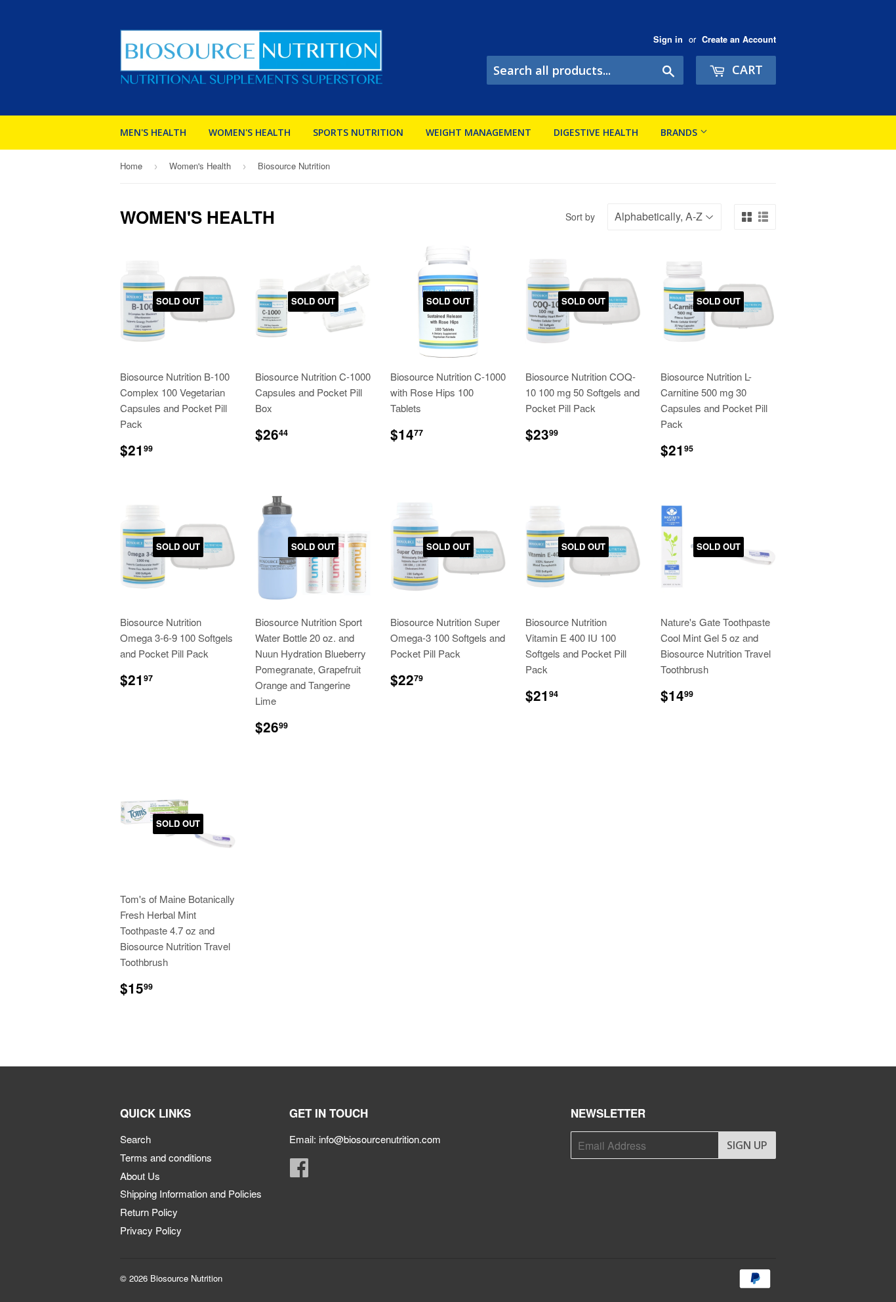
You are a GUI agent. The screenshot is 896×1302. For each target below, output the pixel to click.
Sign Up (747, 1145)
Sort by (580, 216)
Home (131, 165)
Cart (746, 69)
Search (135, 1139)
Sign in (668, 39)
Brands (680, 132)
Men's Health (153, 132)
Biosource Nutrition (186, 1278)
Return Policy (149, 1212)
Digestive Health (596, 132)
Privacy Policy (151, 1230)
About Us (140, 1176)
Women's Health (250, 132)
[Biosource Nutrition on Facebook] (299, 1171)
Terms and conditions (166, 1157)
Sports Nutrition (358, 132)
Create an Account (739, 39)
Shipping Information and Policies (191, 1193)
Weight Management (478, 132)
